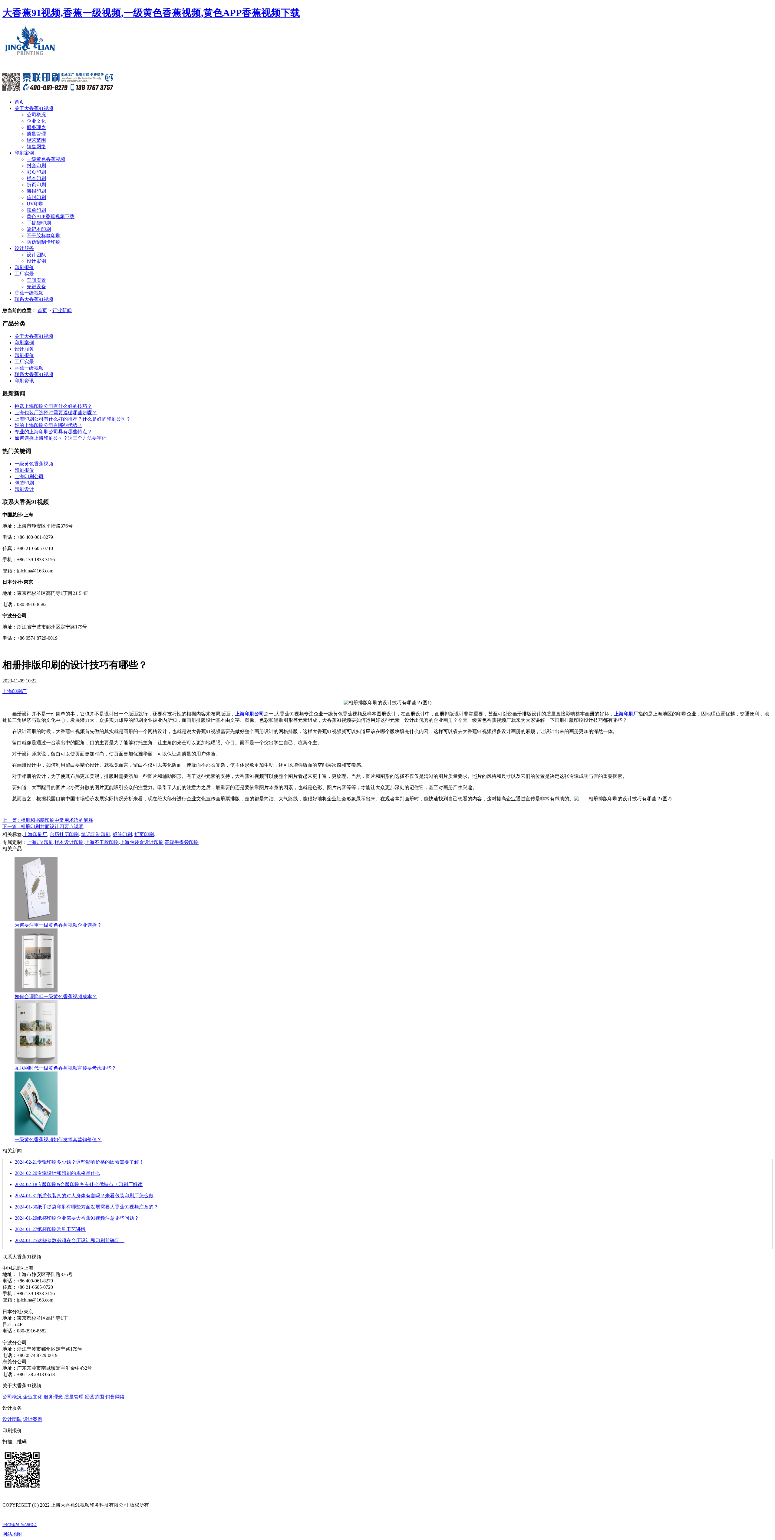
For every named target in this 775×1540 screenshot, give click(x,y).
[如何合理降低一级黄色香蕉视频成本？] (36, 990)
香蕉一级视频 (29, 292)
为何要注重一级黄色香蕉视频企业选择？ (58, 925)
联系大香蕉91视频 (34, 299)
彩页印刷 (36, 172)
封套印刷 (36, 165)
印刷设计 (24, 489)
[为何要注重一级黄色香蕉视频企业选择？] (36, 919)
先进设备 (36, 286)
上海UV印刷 (40, 842)
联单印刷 (36, 210)
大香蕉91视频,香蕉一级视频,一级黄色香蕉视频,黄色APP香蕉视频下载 (151, 12)
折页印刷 (36, 184)
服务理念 (36, 127)
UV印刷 (35, 203)
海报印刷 (36, 191)
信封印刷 (36, 197)
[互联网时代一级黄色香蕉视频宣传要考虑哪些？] (36, 1062)
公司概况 (36, 114)
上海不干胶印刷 (102, 842)
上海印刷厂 (14, 691)
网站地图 (12, 1534)
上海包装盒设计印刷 (141, 842)
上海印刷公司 (29, 476)
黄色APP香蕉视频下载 (50, 216)
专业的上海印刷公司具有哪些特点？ (53, 431)
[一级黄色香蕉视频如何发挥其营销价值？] (36, 1133)
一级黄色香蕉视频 (46, 159)
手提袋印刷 (39, 222)
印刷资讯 (24, 380)
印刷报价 (24, 267)
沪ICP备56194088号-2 (19, 1525)
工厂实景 (24, 273)
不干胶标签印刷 (44, 235)
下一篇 (43, 826)
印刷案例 (24, 152)
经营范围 (36, 140)
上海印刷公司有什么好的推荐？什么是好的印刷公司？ (73, 419)
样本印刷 (36, 178)
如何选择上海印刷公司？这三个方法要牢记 (61, 438)
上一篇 (47, 820)
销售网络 (36, 146)
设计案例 (36, 261)
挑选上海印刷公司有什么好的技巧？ (53, 406)
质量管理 (36, 133)
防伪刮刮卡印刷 (44, 242)
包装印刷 (24, 482)
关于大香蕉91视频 (34, 108)
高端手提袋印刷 (182, 842)
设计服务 (24, 248)
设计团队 (36, 254)
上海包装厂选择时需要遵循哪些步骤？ (56, 412)
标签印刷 (122, 834)
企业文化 (36, 121)
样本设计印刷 (69, 842)
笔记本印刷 (39, 229)
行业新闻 (62, 310)
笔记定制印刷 (95, 834)
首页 (19, 102)
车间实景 (36, 280)
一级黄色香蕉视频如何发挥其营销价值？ (58, 1139)
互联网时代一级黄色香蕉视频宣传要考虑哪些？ (65, 1068)
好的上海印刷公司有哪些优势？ (48, 425)
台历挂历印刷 (64, 834)
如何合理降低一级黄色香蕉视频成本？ (56, 996)
